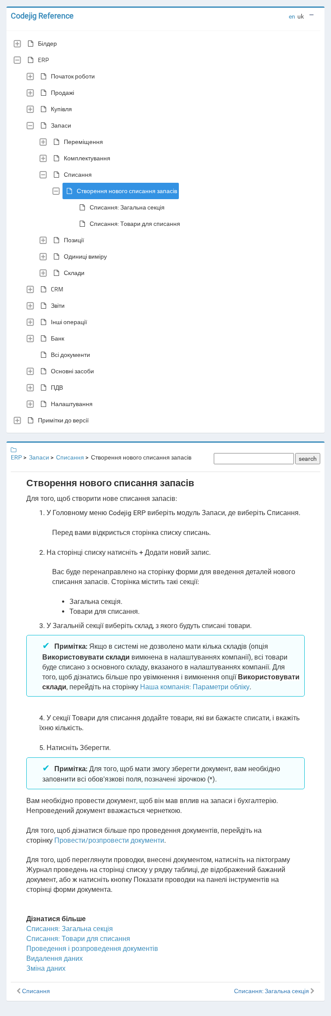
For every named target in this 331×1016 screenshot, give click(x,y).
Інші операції (69, 322)
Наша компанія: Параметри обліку (195, 687)
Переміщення (83, 142)
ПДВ (57, 387)
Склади (74, 273)
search (308, 458)
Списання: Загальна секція (127, 207)
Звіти (58, 305)
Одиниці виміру (85, 256)
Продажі (62, 92)
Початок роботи (73, 76)
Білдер (47, 43)
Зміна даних (46, 968)
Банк (57, 338)
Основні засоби (72, 371)
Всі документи (70, 354)
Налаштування (72, 404)
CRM (57, 289)
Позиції (74, 240)
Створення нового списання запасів (127, 191)
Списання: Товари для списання (135, 223)
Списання (78, 174)
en (292, 16)
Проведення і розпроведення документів (92, 948)
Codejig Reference (42, 15)
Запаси (61, 125)
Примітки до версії (63, 420)
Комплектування (87, 158)
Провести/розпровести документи (109, 840)
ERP (43, 60)
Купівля (61, 109)
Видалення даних (54, 958)
